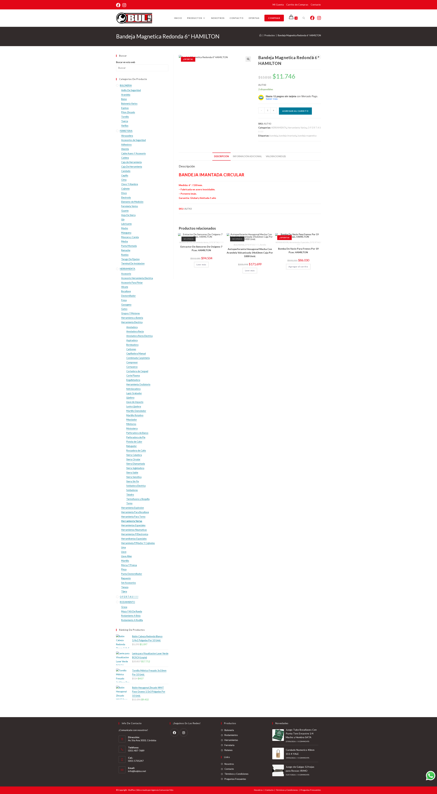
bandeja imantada (288, 135)
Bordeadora (132, 344)
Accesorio (126, 273)
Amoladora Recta (135, 331)
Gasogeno (126, 304)
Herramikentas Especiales (134, 538)
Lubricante (126, 223)
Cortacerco (132, 366)
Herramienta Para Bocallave (135, 512)
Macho (124, 228)
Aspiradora (132, 340)
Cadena (125, 157)
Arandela (125, 94)
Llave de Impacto (134, 402)
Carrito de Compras (297, 4)
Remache (125, 250)
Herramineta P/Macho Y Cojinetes (138, 543)
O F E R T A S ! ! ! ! (216, 242)
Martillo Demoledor (136, 410)
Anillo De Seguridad (131, 90)
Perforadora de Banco (137, 433)
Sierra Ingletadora (135, 468)
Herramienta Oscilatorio (138, 384)
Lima (123, 547)
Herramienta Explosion (132, 507)
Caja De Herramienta (131, 166)
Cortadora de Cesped (137, 371)
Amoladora (132, 327)
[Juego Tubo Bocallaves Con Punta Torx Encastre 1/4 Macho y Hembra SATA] (278, 735)
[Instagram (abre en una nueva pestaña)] (124, 5)
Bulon (124, 99)
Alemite (125, 149)
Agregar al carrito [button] (298, 266)
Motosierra (132, 428)
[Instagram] (184, 732)
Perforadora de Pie (135, 437)
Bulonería (229, 730)
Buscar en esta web (125, 62)
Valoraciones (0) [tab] (276, 156)
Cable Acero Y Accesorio (133, 153)
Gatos (124, 308)
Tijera (124, 591)
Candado (125, 171)
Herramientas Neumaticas (134, 529)
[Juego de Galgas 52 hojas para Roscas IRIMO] (278, 770)
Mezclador (131, 419)
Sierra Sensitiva (134, 477)
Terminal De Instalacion (133, 263)
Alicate (124, 286)
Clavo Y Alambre (129, 184)
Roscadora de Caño (136, 450)
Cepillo (124, 175)
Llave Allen (126, 556)
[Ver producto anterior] (312, 57)
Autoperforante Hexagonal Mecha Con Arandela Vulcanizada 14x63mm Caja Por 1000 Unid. (250, 253)
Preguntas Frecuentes (235, 779)
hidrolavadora (133, 388)
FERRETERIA (126, 130)
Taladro (130, 494)
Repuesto (126, 578)
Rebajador (131, 446)
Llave (123, 551)
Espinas (125, 108)
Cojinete (125, 188)
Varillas (124, 125)
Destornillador (128, 295)
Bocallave (126, 291)
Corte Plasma (133, 375)
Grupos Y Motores (130, 313)
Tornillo (263, 244)
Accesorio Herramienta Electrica (137, 278)
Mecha (124, 241)
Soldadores (132, 490)
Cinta (123, 179)
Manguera (126, 232)
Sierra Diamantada (135, 463)
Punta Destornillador (131, 573)
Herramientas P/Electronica (134, 534)
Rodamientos (231, 735)
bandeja (274, 135)
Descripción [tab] (221, 156)
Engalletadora (133, 380)
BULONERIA (239, 244)
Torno (129, 503)
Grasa (124, 607)
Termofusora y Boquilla (138, 499)
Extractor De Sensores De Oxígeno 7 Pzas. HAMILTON (201, 248)
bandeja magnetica (307, 135)
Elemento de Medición (132, 201)
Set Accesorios (128, 582)
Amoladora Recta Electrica (139, 335)
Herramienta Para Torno (133, 516)
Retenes (228, 750)
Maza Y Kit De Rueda (131, 611)
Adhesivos (126, 144)
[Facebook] (174, 732)
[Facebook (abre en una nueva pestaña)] (118, 5)
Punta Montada (129, 245)
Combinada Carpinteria (138, 358)
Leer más (201, 264)
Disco (124, 193)
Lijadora (130, 397)
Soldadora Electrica (136, 485)
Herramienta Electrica (132, 322)
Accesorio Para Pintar (132, 282)
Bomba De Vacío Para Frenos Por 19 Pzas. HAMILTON (298, 250)
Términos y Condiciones (236, 773)
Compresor (132, 362)
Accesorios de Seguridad (133, 140)
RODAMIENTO (127, 602)
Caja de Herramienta (131, 162)
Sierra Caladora (134, 455)
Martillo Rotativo (134, 415)
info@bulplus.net (137, 771)
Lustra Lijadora (133, 406)
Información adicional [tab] (247, 156)
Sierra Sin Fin (132, 481)
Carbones (131, 349)
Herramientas (231, 740)
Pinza (123, 569)
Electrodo (126, 197)
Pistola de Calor (134, 441)
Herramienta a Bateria (132, 317)
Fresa (124, 300)
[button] (248, 59)
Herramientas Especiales (299, 242)
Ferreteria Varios (129, 206)
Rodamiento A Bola (130, 615)
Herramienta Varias (297, 127)
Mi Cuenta (278, 4)
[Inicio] (260, 35)
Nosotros (229, 764)
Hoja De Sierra (128, 215)
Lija (122, 219)
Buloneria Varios (129, 103)
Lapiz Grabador (134, 393)
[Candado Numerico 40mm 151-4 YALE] (278, 753)
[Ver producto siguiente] (318, 57)
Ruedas (125, 254)
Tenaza (124, 587)
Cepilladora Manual (136, 353)
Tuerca (124, 121)
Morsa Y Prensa (129, 565)
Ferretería (229, 745)
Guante (125, 210)
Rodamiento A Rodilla (132, 620)
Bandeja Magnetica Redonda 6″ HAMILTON (299, 35)
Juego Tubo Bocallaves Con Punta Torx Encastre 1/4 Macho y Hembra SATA (301, 733)
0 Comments (303, 741)
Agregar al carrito (295, 111)
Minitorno (131, 424)
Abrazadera (127, 135)
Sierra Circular (133, 459)
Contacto (316, 4)
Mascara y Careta (130, 237)
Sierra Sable (132, 472)
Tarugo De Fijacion (130, 259)
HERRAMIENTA (279, 127)
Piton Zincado (128, 112)
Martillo (125, 560)
